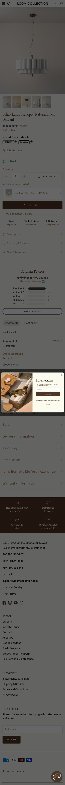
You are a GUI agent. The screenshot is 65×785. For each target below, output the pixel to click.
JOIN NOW (48, 394)
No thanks (48, 404)
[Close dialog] (62, 374)
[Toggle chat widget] (56, 776)
